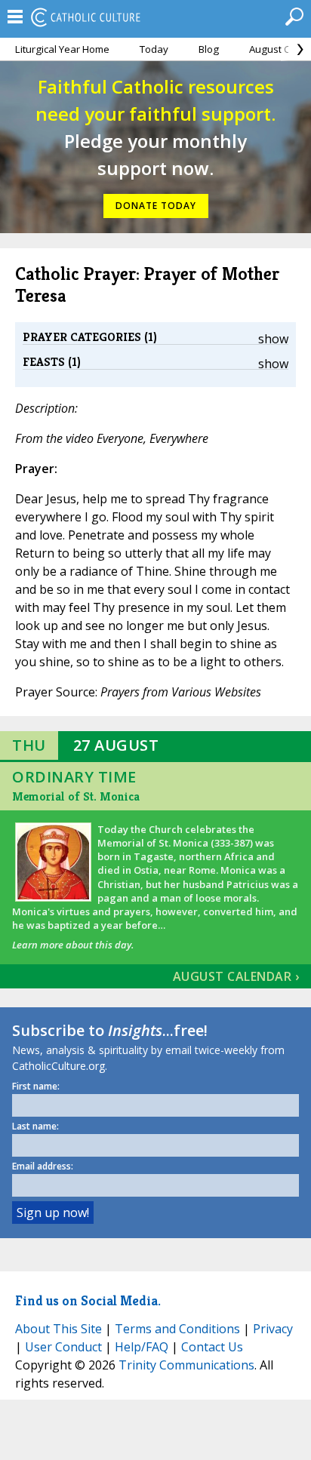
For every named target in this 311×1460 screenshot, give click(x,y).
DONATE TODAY (155, 205)
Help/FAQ (141, 1347)
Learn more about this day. (73, 944)
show (273, 338)
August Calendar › (236, 976)
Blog (209, 49)
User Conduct (63, 1347)
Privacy (273, 1328)
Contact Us (212, 1347)
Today (154, 49)
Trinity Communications (186, 1365)
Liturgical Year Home (62, 49)
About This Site (58, 1328)
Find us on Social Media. (88, 1300)
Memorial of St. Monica (76, 796)
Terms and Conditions (177, 1328)
